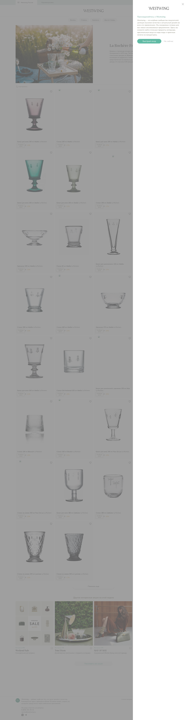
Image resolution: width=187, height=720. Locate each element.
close (183, 4)
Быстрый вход (149, 41)
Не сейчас (168, 41)
